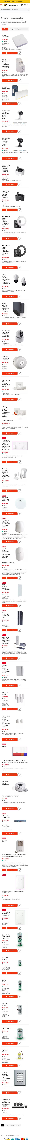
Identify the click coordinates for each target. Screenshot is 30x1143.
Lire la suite (3, 24)
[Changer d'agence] (22, 5)
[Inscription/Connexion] (25, 5)
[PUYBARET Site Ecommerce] (11, 5)
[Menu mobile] (2, 5)
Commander (11, 53)
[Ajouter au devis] (19, 53)
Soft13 (17, 1135)
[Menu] (2, 5)
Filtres (6, 29)
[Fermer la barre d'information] (28, 1)
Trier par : (12, 29)
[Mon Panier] (28, 5)
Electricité (4, 13)
